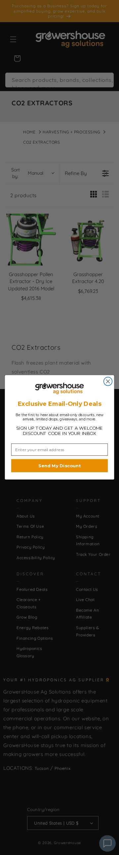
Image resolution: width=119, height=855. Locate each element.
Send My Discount (59, 466)
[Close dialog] (108, 381)
